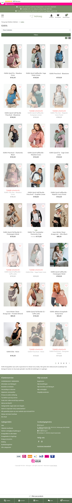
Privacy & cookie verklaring (9, 395)
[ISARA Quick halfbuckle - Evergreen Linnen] (36, 96)
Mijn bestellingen (42, 384)
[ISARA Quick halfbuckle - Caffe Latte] (13, 255)
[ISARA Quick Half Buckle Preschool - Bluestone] (13, 96)
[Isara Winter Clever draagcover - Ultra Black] (59, 215)
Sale (2, 425)
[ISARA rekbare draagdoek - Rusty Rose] (59, 294)
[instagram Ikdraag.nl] (41, 441)
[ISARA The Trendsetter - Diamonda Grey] (36, 215)
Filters (36, 35)
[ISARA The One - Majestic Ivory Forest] (59, 96)
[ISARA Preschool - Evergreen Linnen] (59, 334)
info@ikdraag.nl (43, 430)
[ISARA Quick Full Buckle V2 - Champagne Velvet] (13, 215)
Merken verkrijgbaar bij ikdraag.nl (11, 431)
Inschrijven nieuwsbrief (44, 446)
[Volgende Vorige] (69, 364)
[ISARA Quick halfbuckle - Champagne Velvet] (59, 255)
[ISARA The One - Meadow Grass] (13, 175)
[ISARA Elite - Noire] (13, 334)
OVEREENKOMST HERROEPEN (10, 381)
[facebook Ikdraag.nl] (38, 441)
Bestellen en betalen (7, 386)
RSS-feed (4, 417)
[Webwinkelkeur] (36, 461)
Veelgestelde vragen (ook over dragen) (12, 406)
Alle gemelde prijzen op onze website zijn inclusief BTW (17, 411)
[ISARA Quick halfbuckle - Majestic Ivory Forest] (59, 175)
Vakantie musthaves (7, 428)
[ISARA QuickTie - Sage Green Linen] (59, 135)
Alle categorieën (6, 447)
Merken (15, 22)
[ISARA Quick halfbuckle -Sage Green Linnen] (36, 56)
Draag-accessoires (6, 439)
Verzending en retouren (8, 389)
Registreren (40, 381)
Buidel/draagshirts (6, 444)
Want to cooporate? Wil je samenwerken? (13, 408)
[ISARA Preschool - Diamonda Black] (13, 135)
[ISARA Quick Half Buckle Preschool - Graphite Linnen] (36, 175)
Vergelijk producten (43, 392)
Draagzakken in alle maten (9, 433)
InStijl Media (53, 465)
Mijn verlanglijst (42, 389)
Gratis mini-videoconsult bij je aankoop (12, 400)
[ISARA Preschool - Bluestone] (59, 56)
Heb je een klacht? (6, 403)
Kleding (3, 442)
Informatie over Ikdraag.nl (8, 384)
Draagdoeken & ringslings (9, 436)
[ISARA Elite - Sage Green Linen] (36, 255)
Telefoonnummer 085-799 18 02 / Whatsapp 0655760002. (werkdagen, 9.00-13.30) (53, 428)
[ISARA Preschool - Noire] (36, 334)
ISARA (22, 22)
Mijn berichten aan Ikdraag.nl (45, 386)
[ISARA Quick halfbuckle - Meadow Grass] (36, 135)
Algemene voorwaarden (8, 392)
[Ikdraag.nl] (36, 16)
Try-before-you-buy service (9, 397)
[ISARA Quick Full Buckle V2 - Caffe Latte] (36, 294)
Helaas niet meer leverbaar (9, 414)
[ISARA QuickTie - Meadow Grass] (13, 56)
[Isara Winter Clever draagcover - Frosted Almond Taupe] (13, 294)
